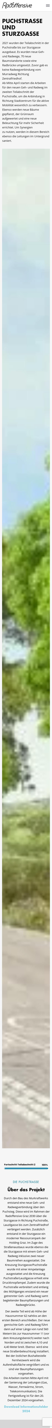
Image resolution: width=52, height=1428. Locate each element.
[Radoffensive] (17, 5)
